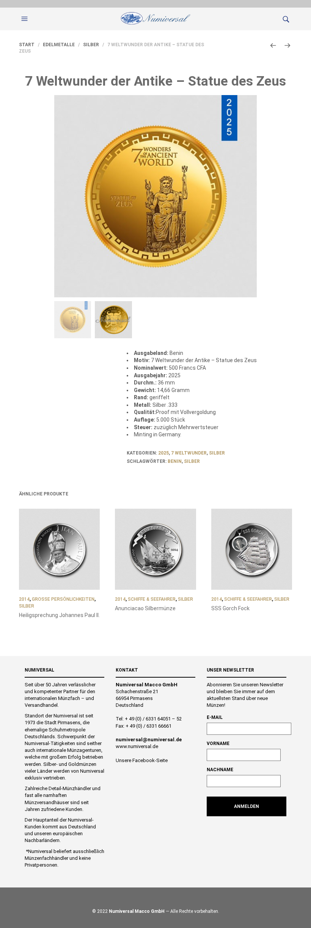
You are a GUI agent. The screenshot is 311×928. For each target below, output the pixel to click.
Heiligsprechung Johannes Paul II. (59, 615)
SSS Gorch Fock (230, 608)
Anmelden (246, 806)
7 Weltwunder (189, 453)
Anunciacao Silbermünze (145, 608)
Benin (175, 461)
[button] (25, 19)
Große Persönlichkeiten (63, 599)
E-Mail (215, 717)
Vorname (218, 743)
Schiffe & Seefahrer (152, 599)
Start (27, 44)
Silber (91, 44)
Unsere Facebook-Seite (142, 760)
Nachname (220, 769)
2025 (163, 453)
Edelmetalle (59, 44)
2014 (24, 599)
